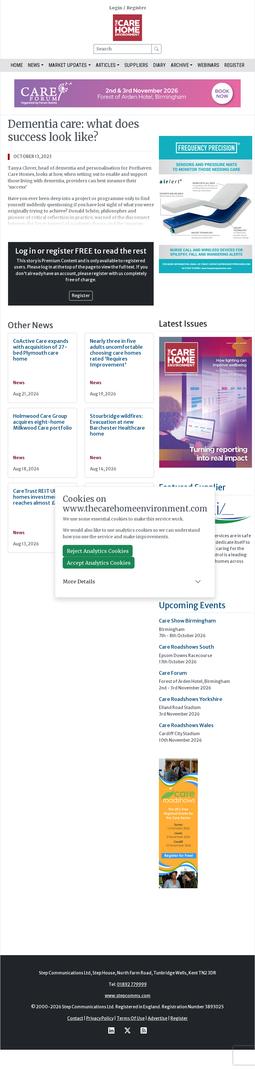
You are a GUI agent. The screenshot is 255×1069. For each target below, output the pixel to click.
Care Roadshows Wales (186, 725)
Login (115, 8)
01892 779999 (132, 984)
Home (17, 65)
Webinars (208, 65)
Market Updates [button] (68, 65)
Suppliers (136, 65)
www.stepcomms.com (128, 995)
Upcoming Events (192, 605)
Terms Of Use (131, 1018)
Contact (75, 1018)
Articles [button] (106, 65)
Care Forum (173, 673)
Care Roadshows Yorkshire (190, 699)
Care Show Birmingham (187, 621)
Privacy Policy (100, 1018)
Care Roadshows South (186, 647)
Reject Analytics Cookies (98, 551)
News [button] (34, 65)
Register (136, 8)
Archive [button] (180, 65)
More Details (79, 581)
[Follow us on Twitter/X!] (127, 1030)
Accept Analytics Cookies (99, 562)
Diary (159, 65)
